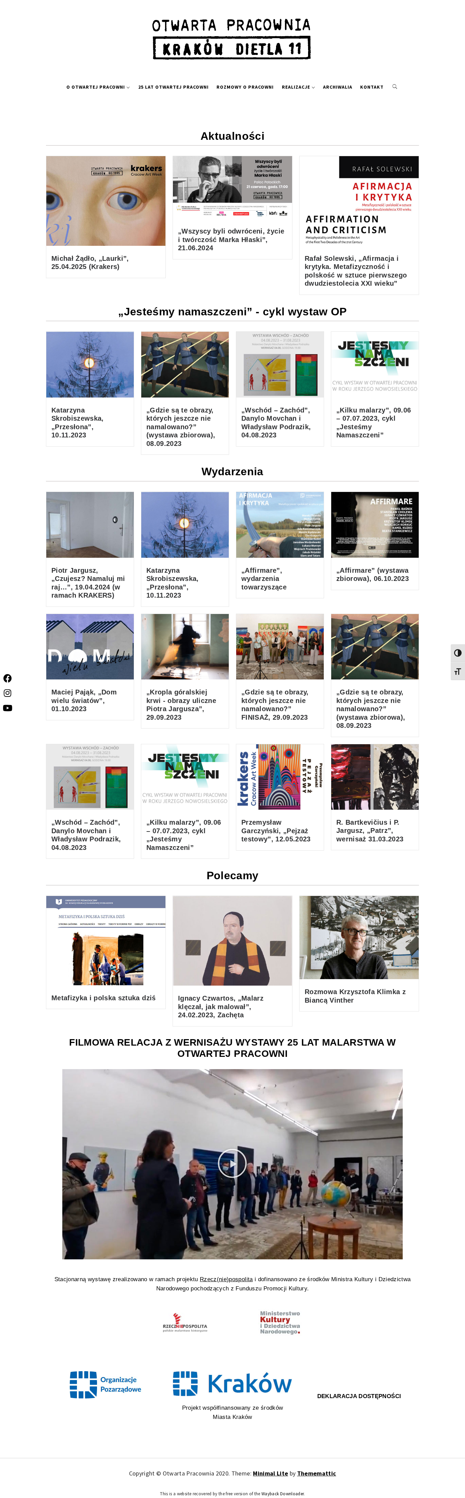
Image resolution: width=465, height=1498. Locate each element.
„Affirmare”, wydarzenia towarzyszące (264, 579)
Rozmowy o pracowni (245, 87)
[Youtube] (7, 708)
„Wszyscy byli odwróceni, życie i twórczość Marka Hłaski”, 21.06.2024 (231, 239)
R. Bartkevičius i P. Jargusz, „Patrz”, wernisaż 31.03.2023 (369, 831)
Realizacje (296, 87)
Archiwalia (337, 87)
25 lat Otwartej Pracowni (173, 87)
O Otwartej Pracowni (95, 87)
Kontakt (372, 87)
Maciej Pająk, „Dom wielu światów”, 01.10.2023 (84, 700)
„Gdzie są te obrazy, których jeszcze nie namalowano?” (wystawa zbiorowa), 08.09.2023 (180, 426)
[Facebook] (7, 678)
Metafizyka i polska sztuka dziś (103, 998)
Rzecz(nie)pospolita (226, 1279)
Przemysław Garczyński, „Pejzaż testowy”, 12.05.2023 (276, 831)
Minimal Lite (270, 1473)
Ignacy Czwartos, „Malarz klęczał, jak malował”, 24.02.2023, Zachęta (220, 1006)
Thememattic (316, 1473)
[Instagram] (7, 693)
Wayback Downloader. (283, 1494)
